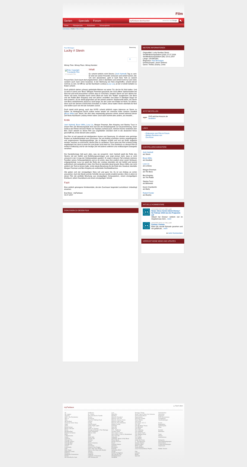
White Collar (138, 445)
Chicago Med (68, 443)
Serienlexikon (162, 413)
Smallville (114, 457)
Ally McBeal (68, 421)
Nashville (114, 425)
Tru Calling (138, 437)
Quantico (114, 445)
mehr (169, 219)
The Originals (139, 431)
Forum (97, 20)
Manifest (114, 415)
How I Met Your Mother (95, 448)
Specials (84, 20)
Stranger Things (139, 413)
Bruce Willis (69, 114)
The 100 (137, 424)
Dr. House (91, 414)
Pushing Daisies (116, 444)
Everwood (91, 418)
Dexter (67, 456)
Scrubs (113, 451)
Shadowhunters (116, 456)
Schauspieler (104, 26)
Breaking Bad (68, 431)
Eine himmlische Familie (95, 415)
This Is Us (138, 435)
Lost (112, 413)
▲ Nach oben (178, 406)
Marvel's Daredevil (116, 417)
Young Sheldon (139, 447)
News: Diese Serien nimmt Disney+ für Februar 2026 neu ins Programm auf (165, 213)
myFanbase (66, 29)
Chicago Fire (68, 440)
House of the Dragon (94, 447)
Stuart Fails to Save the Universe (145, 414)
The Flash (138, 428)
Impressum (161, 445)
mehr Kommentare (175, 233)
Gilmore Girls (92, 433)
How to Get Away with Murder (97, 450)
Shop (159, 427)
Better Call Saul (69, 428)
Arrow (66, 425)
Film (179, 14)
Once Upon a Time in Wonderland (121, 434)
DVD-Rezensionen (163, 417)
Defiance (67, 453)
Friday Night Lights (93, 425)
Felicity (90, 421)
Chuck (66, 445)
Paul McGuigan (69, 48)
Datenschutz (162, 443)
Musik (137, 454)
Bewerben (161, 431)
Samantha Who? (116, 450)
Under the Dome (140, 440)
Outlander (114, 437)
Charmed (67, 438)
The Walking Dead (140, 434)
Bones (66, 430)
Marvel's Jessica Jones (118, 420)
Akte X (67, 418)
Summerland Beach (141, 415)
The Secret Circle (140, 433)
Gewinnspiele (162, 425)
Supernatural (138, 417)
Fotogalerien (162, 418)
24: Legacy (68, 414)
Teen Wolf (138, 421)
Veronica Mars (139, 444)
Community (68, 447)
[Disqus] (100, 250)
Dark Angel (68, 450)
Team (160, 434)
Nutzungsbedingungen (165, 441)
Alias (66, 420)
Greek (90, 441)
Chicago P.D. (68, 444)
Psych (113, 443)
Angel (66, 424)
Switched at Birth (140, 418)
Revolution (114, 447)
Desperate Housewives (71, 454)
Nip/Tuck (114, 428)
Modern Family (115, 424)
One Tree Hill (115, 435)
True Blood (138, 438)
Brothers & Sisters (70, 433)
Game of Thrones (93, 428)
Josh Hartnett (120, 74)
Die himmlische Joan (71, 457)
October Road (115, 431)
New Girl (114, 427)
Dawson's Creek (69, 451)
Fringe (90, 427)
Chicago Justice (69, 441)
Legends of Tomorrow (94, 456)
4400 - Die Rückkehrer (71, 417)
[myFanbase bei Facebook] (156, 251)
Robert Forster (148, 193)
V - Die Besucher (140, 441)
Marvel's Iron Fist (116, 418)
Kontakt (160, 430)
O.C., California (116, 430)
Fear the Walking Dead (95, 420)
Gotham (90, 440)
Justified (90, 453)
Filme (66, 26)
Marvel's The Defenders (118, 423)
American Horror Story (71, 423)
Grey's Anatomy (93, 443)
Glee (89, 435)
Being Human (69, 427)
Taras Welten (139, 420)
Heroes (90, 444)
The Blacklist (139, 427)
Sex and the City (116, 454)
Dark (66, 448)
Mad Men (114, 414)
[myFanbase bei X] (163, 251)
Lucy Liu (110, 84)
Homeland (91, 445)
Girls (89, 434)
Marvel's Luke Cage (117, 421)
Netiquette (161, 440)
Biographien (161, 424)
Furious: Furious (158, 225)
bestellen (152, 118)
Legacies (90, 454)
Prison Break (115, 440)
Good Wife (91, 437)
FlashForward (92, 424)
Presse (160, 435)
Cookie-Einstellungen (164, 444)
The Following (139, 430)
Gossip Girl (91, 438)
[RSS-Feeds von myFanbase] (149, 251)
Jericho (90, 451)
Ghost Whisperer (93, 431)
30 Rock (67, 415)
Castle (66, 437)
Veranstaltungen (163, 420)
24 (65, 413)
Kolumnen (91, 26)
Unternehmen (162, 437)
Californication (69, 435)
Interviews (161, 414)
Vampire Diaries (139, 443)
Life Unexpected (93, 457)
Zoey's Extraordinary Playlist (143, 448)
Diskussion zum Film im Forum (157, 133)
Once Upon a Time (117, 433)
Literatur (137, 453)
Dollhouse (91, 413)
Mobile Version (162, 448)
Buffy (66, 434)
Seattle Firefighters (117, 453)
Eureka (90, 417)
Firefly (90, 423)
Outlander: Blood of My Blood (120, 438)
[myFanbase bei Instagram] (169, 251)
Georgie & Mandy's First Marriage (98, 430)
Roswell (113, 448)
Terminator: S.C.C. (140, 423)
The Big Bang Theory (141, 425)
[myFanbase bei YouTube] (176, 251)
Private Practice (116, 441)
